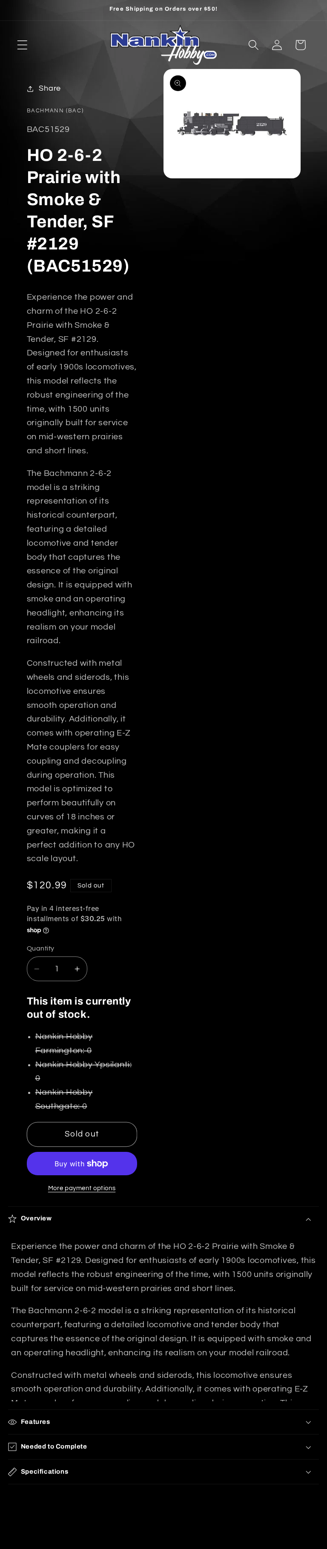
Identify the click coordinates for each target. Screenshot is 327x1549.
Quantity (40, 948)
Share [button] (50, 88)
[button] (22, 45)
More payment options (82, 1188)
